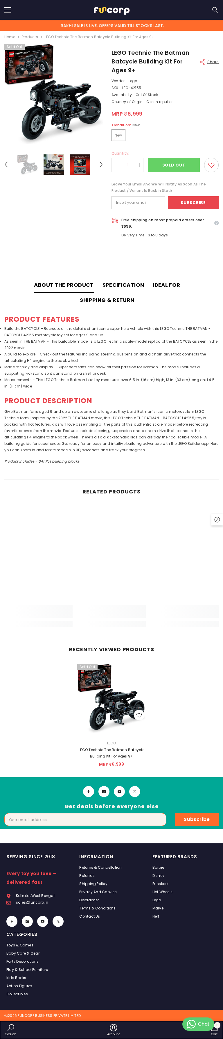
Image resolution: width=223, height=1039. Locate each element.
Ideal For (166, 284)
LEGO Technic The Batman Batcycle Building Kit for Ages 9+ (111, 753)
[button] (6, 164)
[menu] (7, 9)
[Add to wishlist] (211, 165)
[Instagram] (103, 791)
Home (9, 36)
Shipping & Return (107, 300)
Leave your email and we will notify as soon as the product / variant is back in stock (159, 187)
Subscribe (193, 203)
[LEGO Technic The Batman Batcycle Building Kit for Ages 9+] (111, 698)
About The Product (63, 284)
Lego (133, 80)
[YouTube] (119, 791)
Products (30, 36)
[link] (38, 614)
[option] (53, 94)
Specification (123, 284)
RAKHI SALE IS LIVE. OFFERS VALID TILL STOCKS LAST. (112, 26)
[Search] (215, 9)
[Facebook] (88, 791)
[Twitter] (134, 791)
